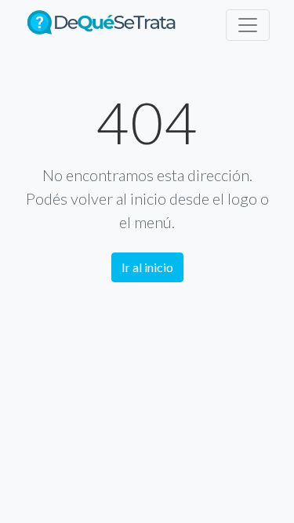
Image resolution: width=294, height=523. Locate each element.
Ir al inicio (147, 267)
